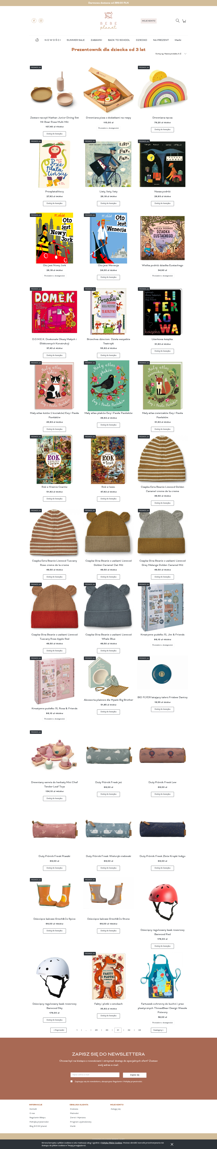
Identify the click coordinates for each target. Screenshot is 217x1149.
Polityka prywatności (39, 1122)
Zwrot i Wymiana (78, 1117)
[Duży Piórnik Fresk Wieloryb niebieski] (108, 828)
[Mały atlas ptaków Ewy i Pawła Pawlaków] (108, 385)
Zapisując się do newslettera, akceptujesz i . (108, 1081)
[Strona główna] (108, 20)
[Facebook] (34, 20)
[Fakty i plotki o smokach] (108, 976)
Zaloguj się (115, 1109)
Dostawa (74, 1109)
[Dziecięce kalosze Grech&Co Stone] (108, 897)
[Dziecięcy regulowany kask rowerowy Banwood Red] (162, 902)
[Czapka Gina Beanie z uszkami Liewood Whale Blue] (108, 607)
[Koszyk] (184, 22)
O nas (32, 1113)
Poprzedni (59, 1030)
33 (139, 1030)
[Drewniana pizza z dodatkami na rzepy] (108, 90)
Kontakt (33, 1109)
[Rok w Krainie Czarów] (54, 459)
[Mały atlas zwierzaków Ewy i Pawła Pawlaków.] (162, 385)
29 (96, 1030)
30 (107, 1030)
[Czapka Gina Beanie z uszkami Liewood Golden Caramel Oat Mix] (108, 533)
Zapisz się (134, 1075)
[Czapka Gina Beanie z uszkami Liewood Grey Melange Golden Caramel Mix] (162, 533)
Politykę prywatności (132, 1081)
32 (129, 1030)
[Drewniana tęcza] (162, 90)
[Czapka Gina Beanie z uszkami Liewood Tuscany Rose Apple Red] (54, 607)
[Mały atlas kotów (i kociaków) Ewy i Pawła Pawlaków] (54, 385)
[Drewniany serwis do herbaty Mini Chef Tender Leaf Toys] (54, 755)
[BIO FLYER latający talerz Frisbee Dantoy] (162, 675)
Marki (178, 40)
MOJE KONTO (148, 21)
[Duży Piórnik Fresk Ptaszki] (54, 828)
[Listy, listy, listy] (108, 164)
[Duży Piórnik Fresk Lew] (162, 755)
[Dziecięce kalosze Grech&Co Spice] (54, 897)
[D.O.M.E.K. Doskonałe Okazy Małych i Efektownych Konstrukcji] (54, 311)
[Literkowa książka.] (162, 311)
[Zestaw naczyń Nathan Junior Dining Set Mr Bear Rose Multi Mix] (54, 90)
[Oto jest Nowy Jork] (54, 238)
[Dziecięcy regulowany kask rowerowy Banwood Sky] (54, 976)
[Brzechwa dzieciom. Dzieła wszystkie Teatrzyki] (108, 311)
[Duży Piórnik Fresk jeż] (108, 755)
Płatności (74, 1113)
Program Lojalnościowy (80, 1122)
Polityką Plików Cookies (111, 1143)
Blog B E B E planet (38, 1126)
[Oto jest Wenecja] (108, 238)
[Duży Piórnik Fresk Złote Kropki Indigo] (162, 828)
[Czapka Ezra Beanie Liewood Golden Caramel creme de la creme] (162, 459)
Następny (157, 1030)
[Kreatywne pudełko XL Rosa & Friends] (54, 681)
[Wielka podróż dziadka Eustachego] (162, 238)
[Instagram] (41, 20)
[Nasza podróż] (162, 164)
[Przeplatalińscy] (54, 164)
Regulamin (117, 1081)
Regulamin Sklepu (37, 1117)
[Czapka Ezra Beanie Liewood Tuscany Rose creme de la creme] (54, 533)
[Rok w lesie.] (108, 459)
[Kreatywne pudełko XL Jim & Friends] (162, 607)
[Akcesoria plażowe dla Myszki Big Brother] (108, 677)
